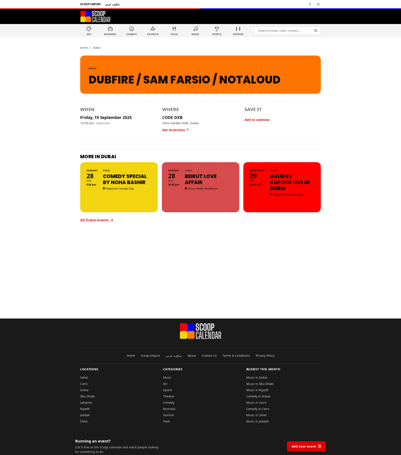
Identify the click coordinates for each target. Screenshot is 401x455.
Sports (167, 390)
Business (169, 409)
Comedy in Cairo (257, 409)
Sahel (84, 377)
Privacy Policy (265, 356)
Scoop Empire (90, 4)
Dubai (96, 47)
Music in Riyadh (257, 390)
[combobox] (287, 31)
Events (84, 47)
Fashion (168, 415)
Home (131, 356)
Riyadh (85, 409)
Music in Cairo (256, 402)
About (192, 356)
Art (165, 384)
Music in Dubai (256, 377)
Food (166, 421)
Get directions (175, 130)
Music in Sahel (256, 415)
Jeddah (85, 415)
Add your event (304, 446)
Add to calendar (257, 120)
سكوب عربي (112, 4)
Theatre (168, 396)
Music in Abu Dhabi (260, 384)
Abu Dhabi (87, 396)
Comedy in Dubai (258, 396)
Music (93, 68)
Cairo (84, 384)
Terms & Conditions (236, 356)
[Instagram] (318, 4)
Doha (84, 421)
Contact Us (209, 356)
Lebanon (86, 402)
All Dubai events (97, 219)
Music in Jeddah (257, 421)
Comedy (168, 402)
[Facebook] (309, 4)
